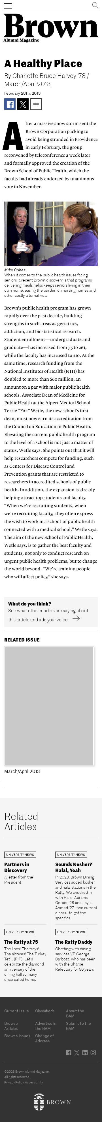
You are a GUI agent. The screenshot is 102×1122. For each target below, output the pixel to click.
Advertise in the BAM (45, 1026)
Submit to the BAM (78, 1026)
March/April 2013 (27, 84)
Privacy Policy (14, 1082)
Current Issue (16, 1010)
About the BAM (75, 1013)
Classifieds (45, 1010)
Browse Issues (17, 1035)
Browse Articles (11, 1026)
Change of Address (44, 1038)
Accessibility (34, 1082)
